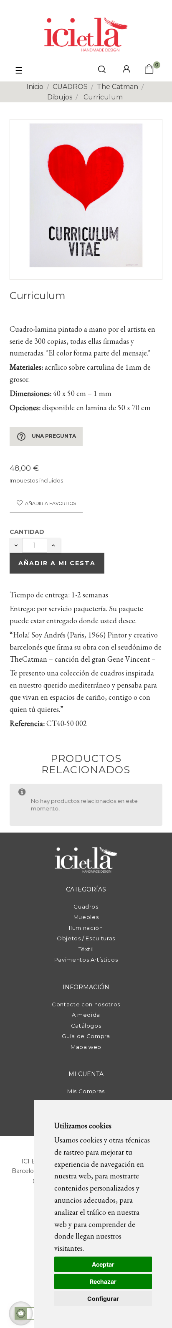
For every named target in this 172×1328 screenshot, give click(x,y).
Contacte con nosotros (86, 1004)
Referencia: (27, 723)
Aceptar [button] (103, 1264)
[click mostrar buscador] (102, 70)
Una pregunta (46, 437)
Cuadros (86, 906)
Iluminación (86, 927)
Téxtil (86, 949)
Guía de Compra (86, 1036)
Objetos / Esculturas (86, 938)
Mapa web (86, 1047)
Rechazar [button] (103, 1281)
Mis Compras (86, 1091)
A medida (86, 1014)
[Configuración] (126, 69)
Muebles (86, 917)
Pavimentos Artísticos (86, 959)
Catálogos (86, 1025)
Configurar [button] (103, 1298)
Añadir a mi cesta (57, 563)
